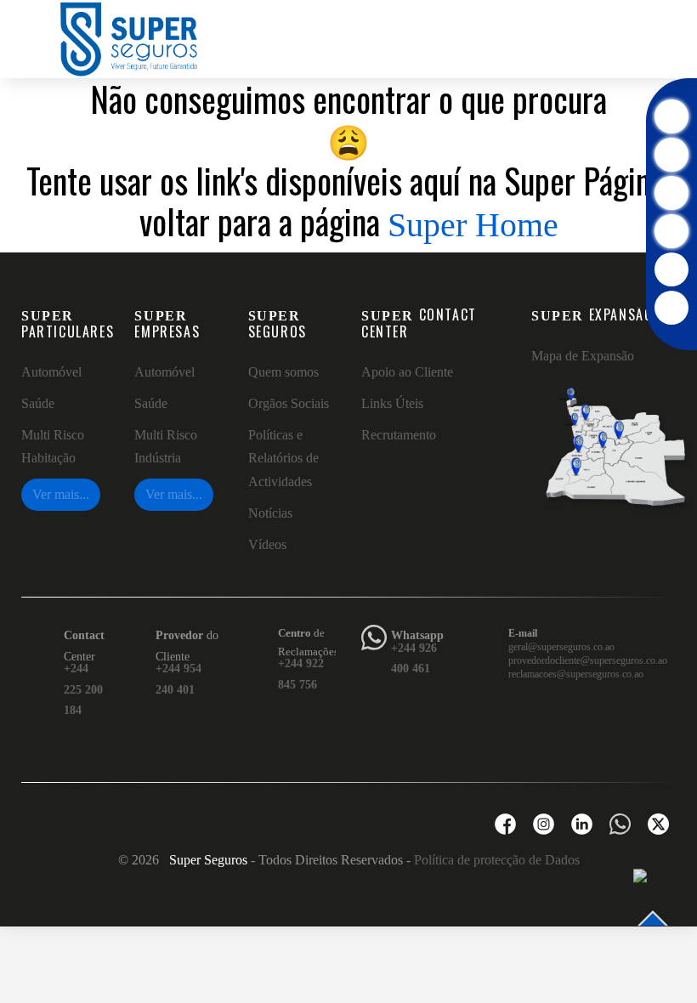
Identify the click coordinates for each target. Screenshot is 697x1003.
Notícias (270, 513)
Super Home (473, 225)
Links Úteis (392, 403)
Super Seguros (208, 860)
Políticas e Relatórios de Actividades (283, 458)
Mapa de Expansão (582, 355)
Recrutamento (398, 435)
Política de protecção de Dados (497, 860)
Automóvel (51, 372)
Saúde (37, 403)
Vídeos (267, 544)
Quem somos (283, 372)
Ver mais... (60, 494)
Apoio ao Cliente (407, 372)
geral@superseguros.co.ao (561, 647)
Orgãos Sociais (288, 403)
